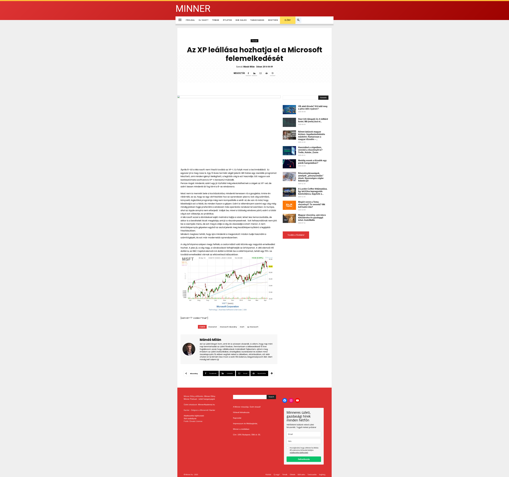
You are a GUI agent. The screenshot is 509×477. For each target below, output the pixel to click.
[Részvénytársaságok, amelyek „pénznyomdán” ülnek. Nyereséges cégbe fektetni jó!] (289, 176)
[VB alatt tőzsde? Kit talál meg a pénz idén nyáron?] (289, 109)
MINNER (192, 9)
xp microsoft (252, 327)
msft (242, 327)
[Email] (260, 73)
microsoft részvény (228, 327)
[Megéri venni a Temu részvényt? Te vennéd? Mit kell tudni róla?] (289, 205)
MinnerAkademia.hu (206, 404)
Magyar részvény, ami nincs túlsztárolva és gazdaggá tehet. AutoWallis (312, 217)
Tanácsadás (312, 474)
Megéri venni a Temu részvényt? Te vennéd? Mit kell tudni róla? (311, 204)
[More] (272, 373)
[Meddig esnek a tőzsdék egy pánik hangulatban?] (289, 163)
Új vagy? (277, 474)
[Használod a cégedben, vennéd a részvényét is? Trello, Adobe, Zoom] (289, 150)
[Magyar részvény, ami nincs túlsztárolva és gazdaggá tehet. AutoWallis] (289, 218)
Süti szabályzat (190, 418)
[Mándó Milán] (190, 349)
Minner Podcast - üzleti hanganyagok (199, 399)
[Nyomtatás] (266, 73)
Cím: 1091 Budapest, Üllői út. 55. (247, 435)
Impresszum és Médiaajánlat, (245, 423)
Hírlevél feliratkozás (241, 412)
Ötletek (292, 474)
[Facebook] (248, 73)
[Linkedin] (254, 73)
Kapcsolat (237, 418)
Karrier (212, 410)
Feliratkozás (304, 459)
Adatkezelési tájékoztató (194, 416)
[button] (298, 20)
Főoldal (268, 474)
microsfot (212, 327)
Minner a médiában (241, 429)
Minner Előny (209, 396)
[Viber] (272, 73)
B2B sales (301, 474)
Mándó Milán (249, 66)
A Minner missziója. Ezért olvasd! (247, 407)
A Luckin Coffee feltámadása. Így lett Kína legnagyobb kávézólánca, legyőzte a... (312, 191)
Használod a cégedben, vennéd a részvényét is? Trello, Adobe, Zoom (310, 150)
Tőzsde (254, 41)
